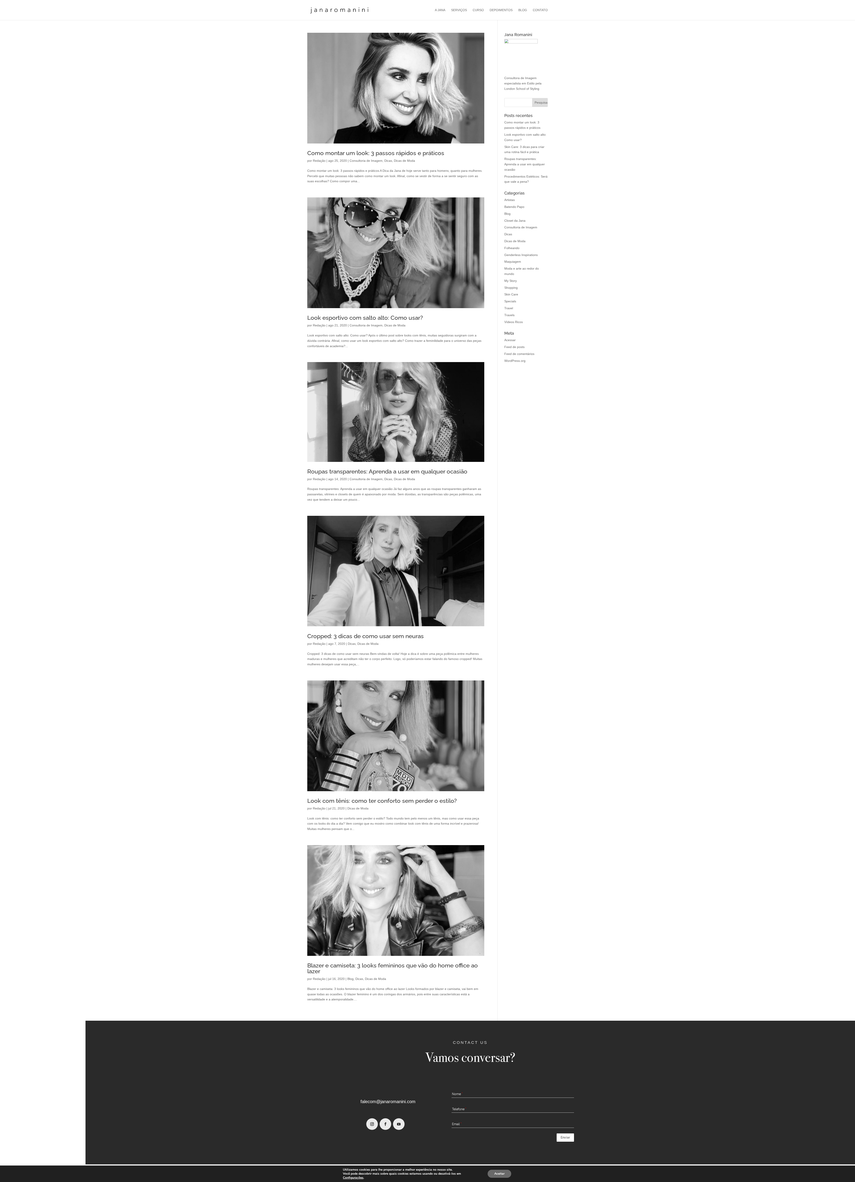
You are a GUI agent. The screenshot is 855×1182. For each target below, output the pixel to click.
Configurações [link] (353, 1178)
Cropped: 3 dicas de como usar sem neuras (365, 636)
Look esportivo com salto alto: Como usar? (365, 317)
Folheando (511, 248)
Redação (319, 160)
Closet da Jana (514, 220)
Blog (522, 10)
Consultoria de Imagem (366, 160)
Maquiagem (512, 261)
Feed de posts (514, 347)
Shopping (511, 287)
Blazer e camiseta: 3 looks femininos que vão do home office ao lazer (392, 968)
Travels (509, 315)
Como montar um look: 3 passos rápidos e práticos (375, 153)
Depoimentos (501, 10)
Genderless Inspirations (521, 255)
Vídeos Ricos (513, 322)
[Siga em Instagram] (372, 1124)
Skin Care (511, 294)
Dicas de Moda (404, 160)
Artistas (509, 200)
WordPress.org (514, 361)
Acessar (510, 340)
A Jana (440, 10)
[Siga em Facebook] (385, 1124)
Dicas (388, 160)
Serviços (459, 10)
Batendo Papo (514, 207)
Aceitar (499, 1174)
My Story (510, 281)
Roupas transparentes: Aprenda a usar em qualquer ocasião (387, 471)
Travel (508, 308)
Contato (540, 10)
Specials (510, 301)
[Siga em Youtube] (399, 1124)
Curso (478, 10)
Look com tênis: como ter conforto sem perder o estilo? (382, 800)
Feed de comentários (519, 354)
